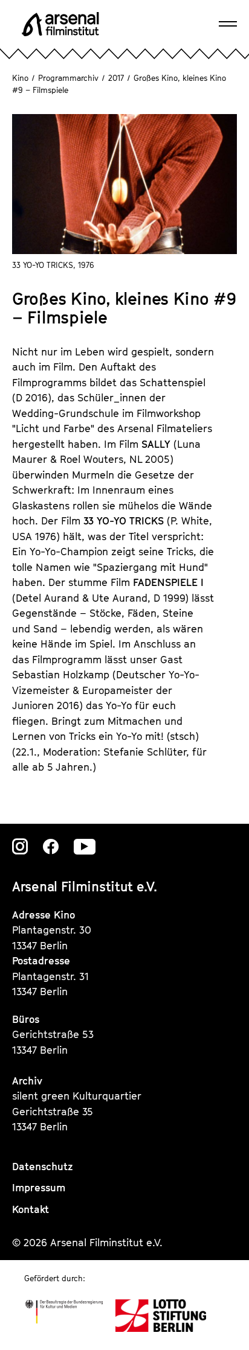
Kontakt (30, 1209)
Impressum (38, 1188)
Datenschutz (42, 1167)
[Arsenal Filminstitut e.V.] (60, 24)
